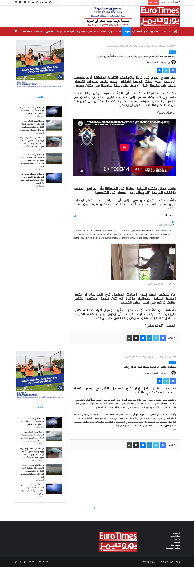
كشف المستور (100, 31)
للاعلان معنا (175, 545)
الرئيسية (170, 46)
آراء (133, 31)
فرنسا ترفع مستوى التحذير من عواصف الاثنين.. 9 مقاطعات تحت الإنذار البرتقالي (31, 110)
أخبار (146, 31)
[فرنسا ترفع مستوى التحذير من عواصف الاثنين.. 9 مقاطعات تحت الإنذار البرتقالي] (54, 111)
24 (174, 287)
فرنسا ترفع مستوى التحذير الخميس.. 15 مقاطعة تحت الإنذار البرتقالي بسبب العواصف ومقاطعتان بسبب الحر (32, 160)
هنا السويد (165, 31)
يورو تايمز (167, 62)
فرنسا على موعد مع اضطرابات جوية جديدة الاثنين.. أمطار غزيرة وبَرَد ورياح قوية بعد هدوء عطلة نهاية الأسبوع (31, 142)
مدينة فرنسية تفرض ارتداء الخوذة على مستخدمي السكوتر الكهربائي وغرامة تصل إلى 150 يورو (109, 2)
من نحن (177, 539)
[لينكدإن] (149, 338)
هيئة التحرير (175, 536)
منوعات (127, 31)
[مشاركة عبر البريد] (136, 338)
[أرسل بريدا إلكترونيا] (162, 62)
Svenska (27, 31)
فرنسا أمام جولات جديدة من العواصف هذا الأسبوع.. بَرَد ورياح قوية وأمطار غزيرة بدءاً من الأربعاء (32, 178)
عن (16, 561)
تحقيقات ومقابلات (84, 31)
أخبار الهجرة (69, 31)
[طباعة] (129, 338)
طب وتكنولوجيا (114, 31)
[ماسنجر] (159, 70)
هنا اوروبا (154, 31)
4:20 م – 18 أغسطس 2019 (159, 284)
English (38, 31)
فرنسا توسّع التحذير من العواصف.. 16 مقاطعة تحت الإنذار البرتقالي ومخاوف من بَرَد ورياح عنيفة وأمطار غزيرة (32, 126)
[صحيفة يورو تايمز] (125, 16)
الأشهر (40, 97)
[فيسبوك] (173, 70)
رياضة (59, 31)
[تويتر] (166, 70)
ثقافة (139, 31)
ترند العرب (50, 31)
